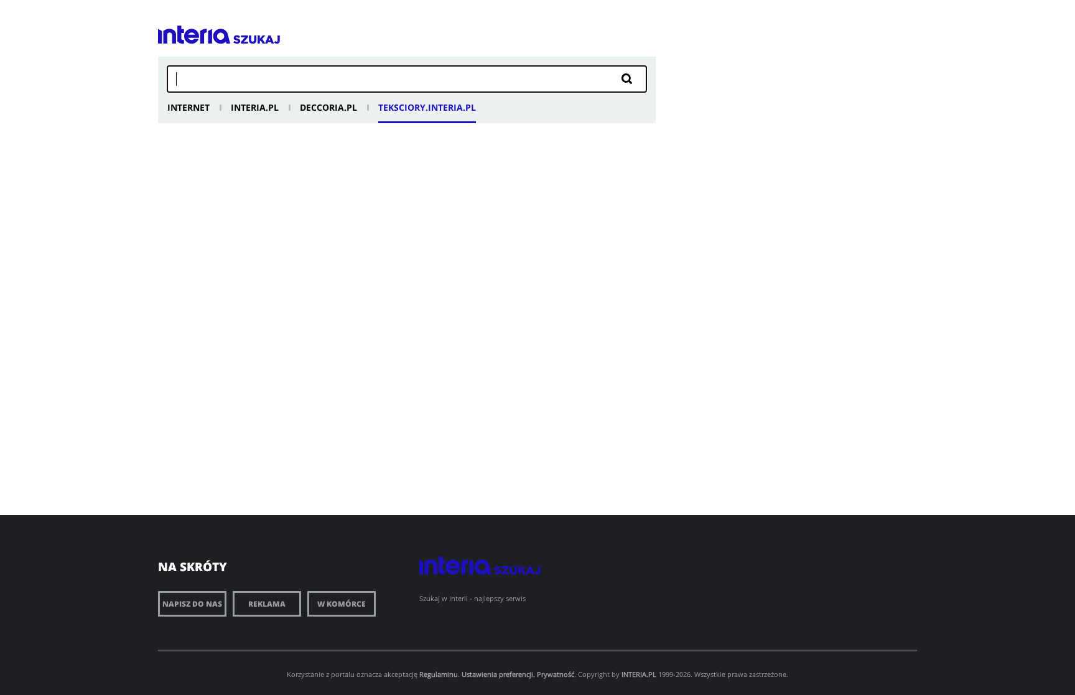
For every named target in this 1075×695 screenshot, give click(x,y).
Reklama (267, 604)
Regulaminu (438, 674)
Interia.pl (255, 107)
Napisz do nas (192, 604)
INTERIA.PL (638, 674)
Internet (188, 107)
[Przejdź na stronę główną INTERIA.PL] (194, 35)
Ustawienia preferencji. (498, 674)
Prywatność (555, 674)
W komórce (341, 604)
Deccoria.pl (328, 107)
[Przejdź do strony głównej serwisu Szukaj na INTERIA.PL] (256, 39)
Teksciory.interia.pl (427, 107)
